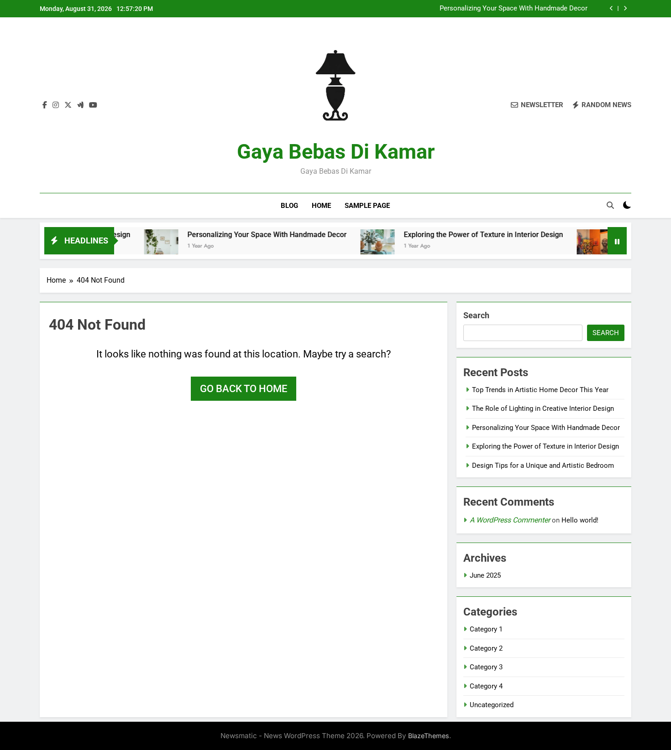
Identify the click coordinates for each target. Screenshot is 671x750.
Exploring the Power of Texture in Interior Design (465, 234)
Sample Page (367, 206)
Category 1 (486, 629)
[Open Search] (610, 205)
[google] (80, 105)
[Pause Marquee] (617, 240)
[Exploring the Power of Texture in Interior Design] (359, 246)
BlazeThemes (428, 736)
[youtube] (93, 105)
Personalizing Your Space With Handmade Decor (513, 8)
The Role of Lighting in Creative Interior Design (543, 408)
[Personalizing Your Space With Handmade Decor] (143, 246)
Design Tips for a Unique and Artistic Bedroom (543, 465)
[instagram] (56, 105)
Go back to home (243, 388)
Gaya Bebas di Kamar (336, 152)
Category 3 (486, 667)
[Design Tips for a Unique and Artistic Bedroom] (576, 246)
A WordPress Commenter (510, 520)
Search (476, 315)
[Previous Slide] (611, 8)
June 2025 (485, 575)
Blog (289, 206)
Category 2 (486, 648)
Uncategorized (492, 705)
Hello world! (579, 520)
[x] (68, 105)
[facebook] (45, 105)
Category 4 (486, 686)
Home (321, 206)
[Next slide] (625, 8)
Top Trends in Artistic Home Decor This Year (540, 390)
